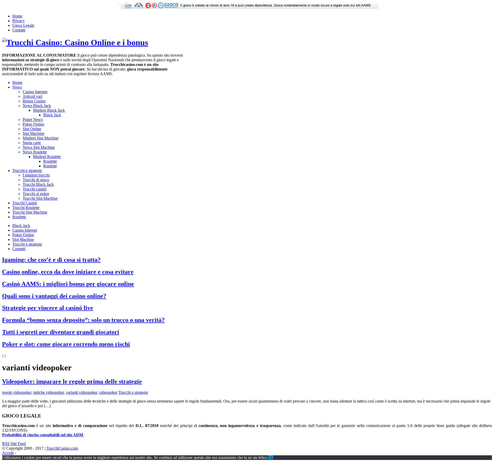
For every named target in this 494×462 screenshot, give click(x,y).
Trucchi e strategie (27, 170)
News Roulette (35, 152)
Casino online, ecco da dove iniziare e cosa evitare (68, 271)
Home (17, 16)
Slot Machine (33, 133)
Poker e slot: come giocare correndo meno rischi (66, 344)
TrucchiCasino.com (62, 448)
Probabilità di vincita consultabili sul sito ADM (42, 435)
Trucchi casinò (34, 189)
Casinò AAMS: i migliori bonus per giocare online (68, 284)
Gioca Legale (23, 25)
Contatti (18, 30)
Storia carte (32, 143)
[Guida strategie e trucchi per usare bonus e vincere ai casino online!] (75, 42)
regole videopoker (16, 392)
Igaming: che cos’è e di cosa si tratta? (51, 259)
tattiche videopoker (48, 392)
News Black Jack (37, 105)
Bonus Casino (34, 101)
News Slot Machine (39, 147)
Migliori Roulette (47, 156)
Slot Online (32, 129)
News (17, 87)
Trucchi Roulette (25, 207)
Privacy (18, 21)
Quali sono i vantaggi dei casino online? (54, 296)
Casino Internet (35, 92)
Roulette (50, 161)
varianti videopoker (81, 392)
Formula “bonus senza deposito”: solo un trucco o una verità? (83, 320)
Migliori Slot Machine (40, 138)
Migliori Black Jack (49, 110)
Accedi (8, 453)
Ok (270, 457)
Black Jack (52, 115)
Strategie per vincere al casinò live (47, 307)
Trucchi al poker (36, 193)
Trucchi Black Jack (38, 184)
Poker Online (33, 124)
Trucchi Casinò (24, 203)
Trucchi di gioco (36, 180)
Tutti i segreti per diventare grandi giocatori (60, 332)
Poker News (33, 119)
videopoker (108, 392)
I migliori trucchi (36, 175)
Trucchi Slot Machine (40, 198)
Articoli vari (32, 96)
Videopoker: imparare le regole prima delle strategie (72, 381)
